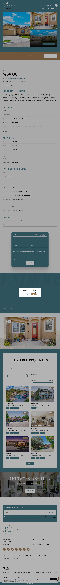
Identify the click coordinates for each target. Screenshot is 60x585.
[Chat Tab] (30, 292)
